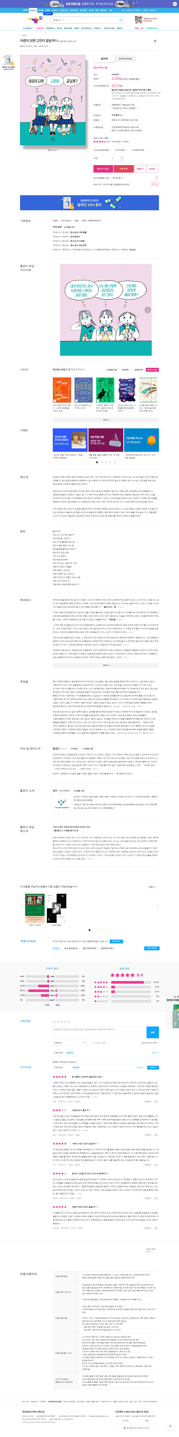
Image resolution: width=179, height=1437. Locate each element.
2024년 (125, 249)
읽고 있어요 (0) (89, 948)
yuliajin (55, 1198)
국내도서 (33, 10)
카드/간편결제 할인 (101, 150)
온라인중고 (74, 10)
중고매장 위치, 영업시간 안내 (137, 1428)
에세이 (65, 236)
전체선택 (125, 370)
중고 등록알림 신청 (101, 178)
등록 (153, 1032)
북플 (136, 28)
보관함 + (152, 169)
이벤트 (76, 28)
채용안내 (34, 1402)
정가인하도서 (86, 28)
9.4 (108, 141)
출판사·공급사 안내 (120, 1402)
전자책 (40, 10)
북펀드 (119, 28)
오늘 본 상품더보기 (150, 1250)
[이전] (28, 100)
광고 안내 (133, 1402)
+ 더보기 (94, 1097)
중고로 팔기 (118, 178)
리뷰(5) (125, 141)
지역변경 (138, 130)
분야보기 (29, 28)
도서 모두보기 (64, 791)
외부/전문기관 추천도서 (82, 249)
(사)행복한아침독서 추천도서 (107, 249)
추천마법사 (50, 28)
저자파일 (74, 749)
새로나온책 (68, 28)
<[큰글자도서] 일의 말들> (71, 773)
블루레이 (104, 10)
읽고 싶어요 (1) (71, 948)
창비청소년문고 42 (68, 41)
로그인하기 (116, 941)
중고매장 (83, 10)
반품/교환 (124, 1274)
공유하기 (155, 41)
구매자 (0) (58, 1053)
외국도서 (55, 10)
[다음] (77, 100)
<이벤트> (113, 796)
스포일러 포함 (99, 1043)
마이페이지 (137, 10)
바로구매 (124, 169)
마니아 (56, 948)
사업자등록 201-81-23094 (45, 1416)
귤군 (54, 1135)
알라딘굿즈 (64, 10)
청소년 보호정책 (69, 1402)
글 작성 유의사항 (149, 1043)
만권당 (47, 10)
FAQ (146, 1421)
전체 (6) (69, 1053)
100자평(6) (116, 141)
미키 (54, 1165)
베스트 (59, 28)
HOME (25, 10)
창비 (35, 46)
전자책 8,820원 (125, 59)
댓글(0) (77, 1101)
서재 (141, 28)
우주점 (91, 10)
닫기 (175, 4)
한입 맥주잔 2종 (100, 67)
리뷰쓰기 (153, 1067)
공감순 (139, 1067)
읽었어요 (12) (107, 948)
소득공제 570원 (138, 150)
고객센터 (145, 10)
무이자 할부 (120, 150)
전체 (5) (75, 1067)
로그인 (124, 10)
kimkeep (56, 1228)
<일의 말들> (87, 773)
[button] (148, 310)
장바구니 (153, 10)
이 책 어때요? (152, 948)
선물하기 (140, 169)
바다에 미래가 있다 (125, 405)
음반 (97, 10)
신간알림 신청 (69, 227)
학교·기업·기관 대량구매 (148, 1402)
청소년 (65, 232)
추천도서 (97, 28)
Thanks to (148, 1101)
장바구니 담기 (103, 169)
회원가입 (130, 10)
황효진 (22, 46)
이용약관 (42, 1402)
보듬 (54, 1101)
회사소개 (25, 1402)
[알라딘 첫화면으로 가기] (36, 20)
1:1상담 (115, 1274)
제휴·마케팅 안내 (92, 1402)
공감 (156, 1101)
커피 (110, 10)
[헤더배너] (146, 19)
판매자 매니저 (106, 1402)
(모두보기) (127, 773)
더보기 (120, 607)
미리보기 (54, 150)
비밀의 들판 (56, 925)
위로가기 (170, 1427)
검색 (121, 20)
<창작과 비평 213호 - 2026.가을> (95, 796)
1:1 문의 (125, 1421)
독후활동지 (116, 115)
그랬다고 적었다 (34, 925)
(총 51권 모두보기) (76, 369)
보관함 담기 (138, 370)
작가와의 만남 (109, 28)
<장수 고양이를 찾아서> (103, 773)
